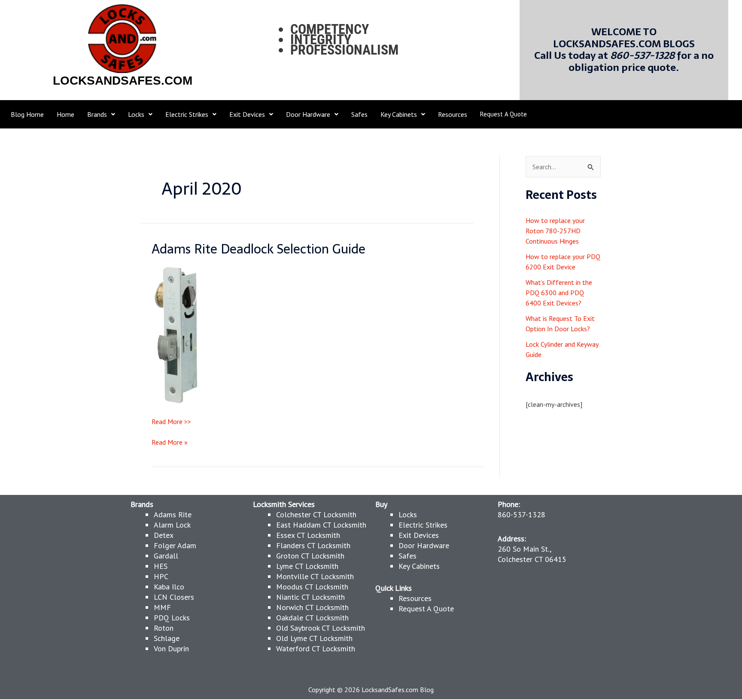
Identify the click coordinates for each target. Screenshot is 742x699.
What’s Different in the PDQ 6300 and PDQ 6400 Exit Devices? (559, 292)
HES (160, 566)
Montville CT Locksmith (315, 576)
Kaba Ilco (169, 587)
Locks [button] (136, 114)
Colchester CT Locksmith (316, 514)
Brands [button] (97, 114)
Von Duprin (171, 648)
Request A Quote (503, 114)
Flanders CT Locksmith (313, 545)
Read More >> (171, 421)
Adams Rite (173, 514)
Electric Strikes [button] (186, 114)
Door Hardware (423, 545)
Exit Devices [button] (247, 114)
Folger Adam (175, 545)
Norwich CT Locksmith (312, 607)
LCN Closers (174, 597)
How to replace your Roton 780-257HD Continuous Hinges (555, 230)
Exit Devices (418, 535)
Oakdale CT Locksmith (312, 618)
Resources (452, 114)
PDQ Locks (172, 618)
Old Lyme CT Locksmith (314, 638)
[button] (101, 114)
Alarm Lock (172, 525)
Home (65, 114)
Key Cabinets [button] (398, 114)
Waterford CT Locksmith (315, 648)
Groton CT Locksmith (310, 556)
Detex (163, 535)
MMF (162, 607)
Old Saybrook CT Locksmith (320, 628)
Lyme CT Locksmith (307, 566)
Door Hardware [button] (308, 114)
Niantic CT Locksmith (310, 597)
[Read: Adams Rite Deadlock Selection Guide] (176, 334)
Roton (163, 628)
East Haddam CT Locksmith (321, 525)
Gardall (166, 556)
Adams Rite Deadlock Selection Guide (258, 248)
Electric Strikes (422, 525)
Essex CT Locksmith (308, 535)
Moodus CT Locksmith (312, 587)
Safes (359, 114)
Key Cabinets (419, 566)
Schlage (166, 638)
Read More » (170, 441)
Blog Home (27, 114)
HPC (161, 576)
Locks (407, 514)
